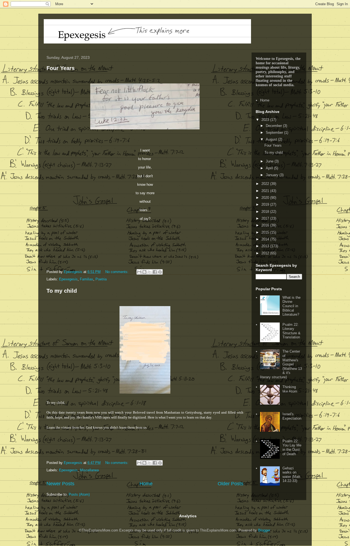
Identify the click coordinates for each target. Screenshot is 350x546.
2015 (265, 232)
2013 (265, 246)
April (270, 168)
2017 (265, 218)
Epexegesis (68, 279)
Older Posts (230, 483)
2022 (265, 184)
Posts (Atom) (79, 494)
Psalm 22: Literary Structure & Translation (291, 331)
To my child (61, 291)
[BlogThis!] (144, 272)
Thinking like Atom (289, 389)
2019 (265, 204)
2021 (265, 191)
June (270, 161)
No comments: (117, 272)
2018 (265, 212)
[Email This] (139, 272)
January (272, 175)
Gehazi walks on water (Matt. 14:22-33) (291, 474)
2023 (265, 120)
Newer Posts (60, 483)
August (272, 139)
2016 (265, 225)
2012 (265, 253)
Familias (86, 279)
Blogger (264, 530)
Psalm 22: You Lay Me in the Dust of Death (291, 447)
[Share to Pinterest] (160, 272)
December (274, 126)
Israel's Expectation (291, 416)
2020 (265, 198)
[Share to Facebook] (155, 272)
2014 (265, 239)
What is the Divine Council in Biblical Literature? (291, 305)
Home (146, 483)
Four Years (60, 68)
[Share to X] (149, 272)
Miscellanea (89, 470)
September (275, 132)
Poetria (101, 279)
